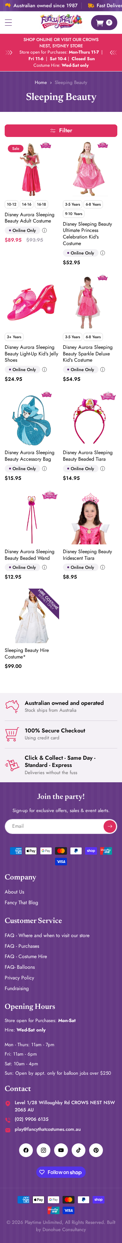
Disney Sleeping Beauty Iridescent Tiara (87, 555)
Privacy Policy (19, 977)
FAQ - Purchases (22, 946)
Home (41, 82)
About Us (14, 891)
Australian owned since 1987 (45, 6)
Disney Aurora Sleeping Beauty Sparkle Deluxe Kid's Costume (88, 354)
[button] (8, 22)
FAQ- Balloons (20, 967)
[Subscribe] (110, 826)
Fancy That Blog (21, 902)
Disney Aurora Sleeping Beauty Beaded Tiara (88, 456)
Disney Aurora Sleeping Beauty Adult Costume (29, 218)
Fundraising (17, 988)
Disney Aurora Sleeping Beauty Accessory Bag (29, 456)
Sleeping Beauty (71, 82)
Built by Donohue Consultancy (75, 1226)
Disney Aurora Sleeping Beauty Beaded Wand (29, 555)
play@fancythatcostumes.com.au (48, 1129)
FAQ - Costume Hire (26, 956)
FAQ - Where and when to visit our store (47, 935)
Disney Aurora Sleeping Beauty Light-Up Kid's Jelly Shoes (31, 354)
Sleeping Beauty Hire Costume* (27, 653)
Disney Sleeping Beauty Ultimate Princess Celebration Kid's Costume (87, 234)
